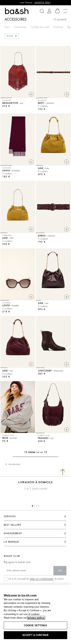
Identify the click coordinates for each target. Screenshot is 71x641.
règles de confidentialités (42, 579)
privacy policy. (36, 617)
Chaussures (20, 27)
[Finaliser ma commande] (57, 11)
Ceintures (58, 27)
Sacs (7, 27)
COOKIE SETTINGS (35, 625)
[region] (35, 613)
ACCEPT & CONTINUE (35, 635)
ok (60, 571)
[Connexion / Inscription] (49, 11)
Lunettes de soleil (39, 27)
